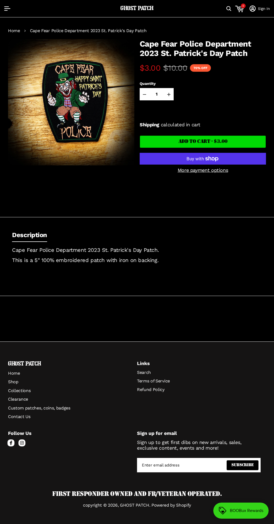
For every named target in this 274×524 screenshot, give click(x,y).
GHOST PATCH (137, 8)
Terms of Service (153, 380)
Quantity (148, 83)
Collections (19, 390)
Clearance (18, 399)
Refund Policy (151, 389)
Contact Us (19, 416)
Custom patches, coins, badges (39, 408)
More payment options (203, 170)
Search (144, 372)
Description (29, 235)
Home (14, 30)
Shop (13, 381)
